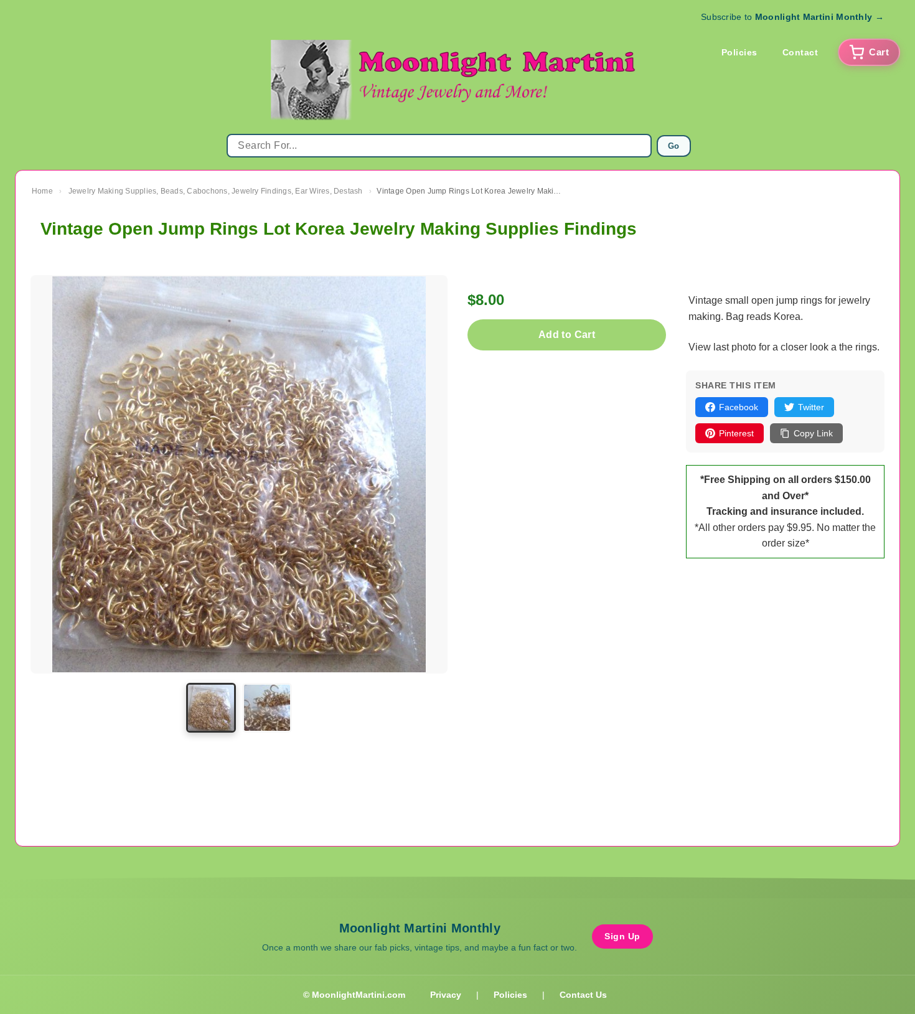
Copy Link (813, 433)
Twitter (811, 407)
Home (42, 191)
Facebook (738, 407)
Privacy (445, 995)
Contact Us (583, 995)
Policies (739, 52)
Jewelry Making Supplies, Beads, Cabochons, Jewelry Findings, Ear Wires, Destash (215, 191)
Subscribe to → (792, 17)
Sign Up (622, 936)
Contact (800, 52)
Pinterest (736, 433)
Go (674, 146)
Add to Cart (566, 334)
